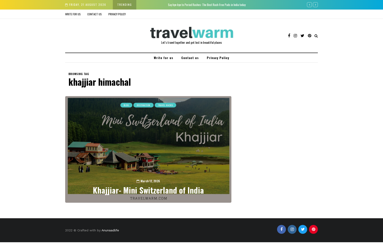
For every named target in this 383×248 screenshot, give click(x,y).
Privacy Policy (117, 14)
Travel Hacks (165, 105)
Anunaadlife (110, 230)
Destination (143, 105)
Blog (126, 105)
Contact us (94, 14)
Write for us (73, 14)
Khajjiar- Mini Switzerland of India (148, 190)
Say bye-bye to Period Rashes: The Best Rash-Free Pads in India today (182, 4)
